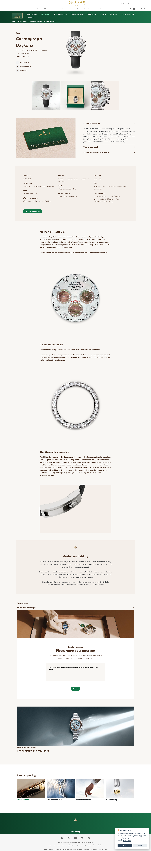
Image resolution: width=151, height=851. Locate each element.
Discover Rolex (32, 14)
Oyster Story (114, 14)
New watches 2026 (60, 14)
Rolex (45, 9)
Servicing (103, 14)
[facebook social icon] (62, 838)
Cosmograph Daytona (35, 21)
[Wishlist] (130, 8)
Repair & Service (99, 9)
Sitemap (79, 849)
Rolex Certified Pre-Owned (58, 9)
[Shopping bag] (134, 8)
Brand (78, 9)
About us (58, 849)
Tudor (71, 9)
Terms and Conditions (90, 849)
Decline (140, 845)
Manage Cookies (48, 849)
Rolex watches (45, 14)
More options (127, 840)
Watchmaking (91, 14)
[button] (72, 804)
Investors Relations (69, 849)
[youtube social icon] (75, 838)
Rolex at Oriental (128, 14)
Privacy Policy (103, 849)
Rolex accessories (77, 14)
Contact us (111, 9)
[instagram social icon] (68, 838)
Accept (125, 845)
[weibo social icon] (82, 838)
